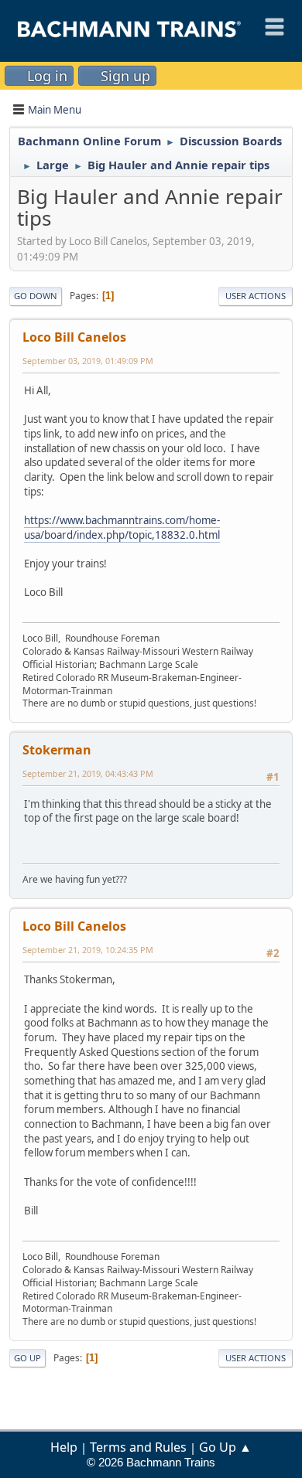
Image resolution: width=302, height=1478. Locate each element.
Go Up (27, 1358)
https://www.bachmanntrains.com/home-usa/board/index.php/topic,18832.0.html (122, 527)
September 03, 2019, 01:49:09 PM (87, 360)
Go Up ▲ (225, 1447)
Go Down (35, 295)
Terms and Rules (138, 1447)
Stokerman (56, 749)
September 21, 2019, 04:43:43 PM (87, 773)
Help (63, 1447)
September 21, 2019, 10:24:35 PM (87, 949)
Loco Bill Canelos (74, 337)
